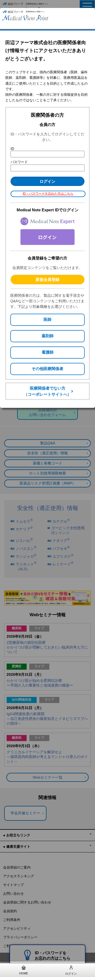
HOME (23, 973)
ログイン (71, 973)
